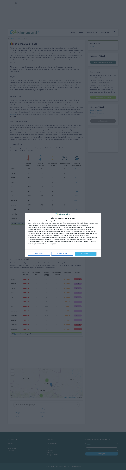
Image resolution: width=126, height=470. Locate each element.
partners (38, 221)
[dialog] (63, 235)
